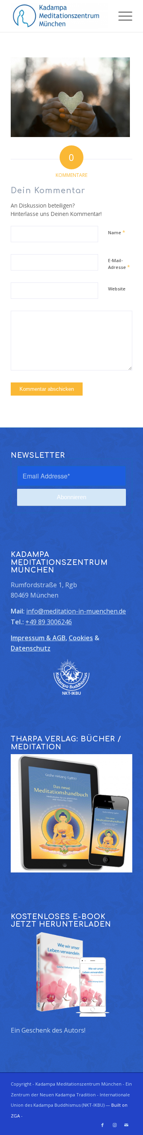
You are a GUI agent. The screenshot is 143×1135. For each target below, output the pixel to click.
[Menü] (121, 16)
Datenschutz (30, 648)
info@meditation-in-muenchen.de (76, 611)
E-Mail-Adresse (119, 264)
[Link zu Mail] (126, 1125)
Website (117, 289)
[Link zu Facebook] (102, 1125)
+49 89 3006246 (48, 621)
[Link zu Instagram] (114, 1125)
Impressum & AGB (38, 637)
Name (116, 232)
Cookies (81, 637)
